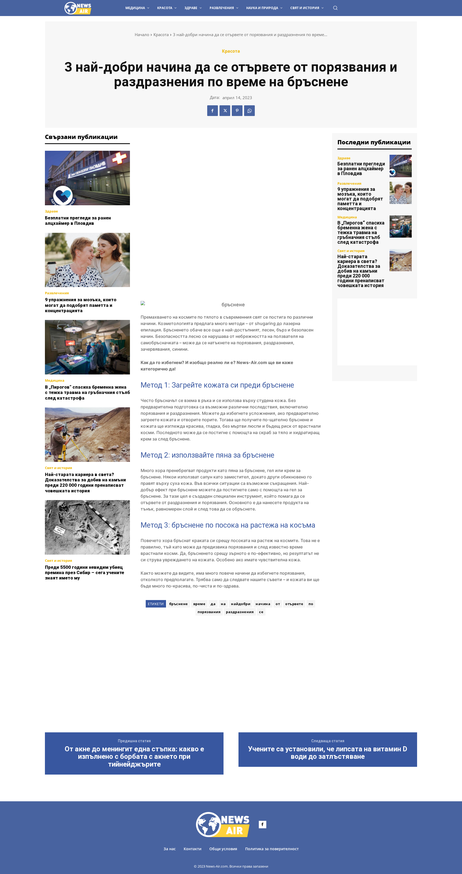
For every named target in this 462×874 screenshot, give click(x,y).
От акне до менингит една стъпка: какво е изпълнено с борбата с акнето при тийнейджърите (134, 756)
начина (263, 603)
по (311, 603)
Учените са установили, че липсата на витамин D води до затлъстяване (327, 752)
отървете (294, 603)
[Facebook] (212, 110)
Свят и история (58, 468)
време (199, 603)
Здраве (51, 211)
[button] (335, 7)
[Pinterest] (237, 110)
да (213, 603)
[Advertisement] (87, 614)
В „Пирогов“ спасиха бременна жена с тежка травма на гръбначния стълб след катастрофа (87, 392)
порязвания (209, 611)
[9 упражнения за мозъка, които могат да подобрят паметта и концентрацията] (87, 260)
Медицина (54, 380)
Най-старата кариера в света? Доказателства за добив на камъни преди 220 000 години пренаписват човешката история (85, 482)
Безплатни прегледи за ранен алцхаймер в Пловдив (78, 220)
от (278, 603)
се (261, 611)
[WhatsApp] (249, 110)
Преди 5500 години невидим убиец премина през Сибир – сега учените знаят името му (84, 572)
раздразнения (240, 611)
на (223, 603)
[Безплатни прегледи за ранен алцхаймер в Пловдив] (87, 178)
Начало (142, 34)
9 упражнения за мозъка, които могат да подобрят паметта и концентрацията (80, 305)
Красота (161, 34)
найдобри (240, 603)
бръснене (178, 603)
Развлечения (57, 293)
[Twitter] (225, 110)
